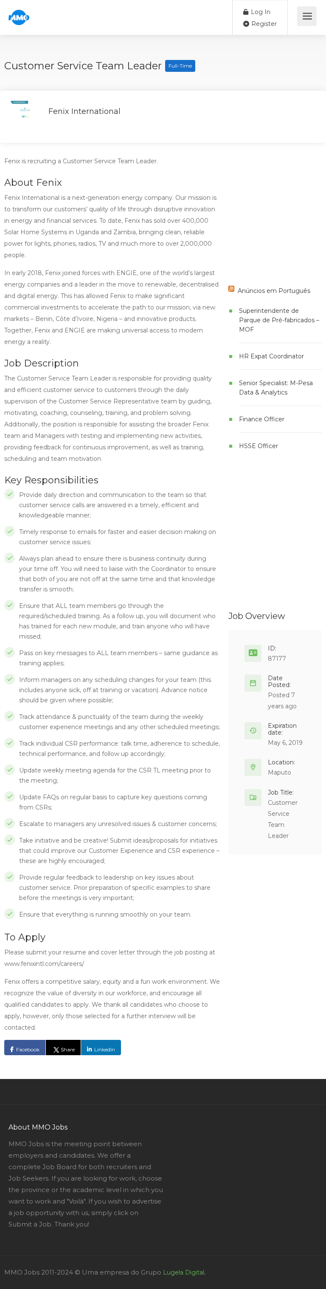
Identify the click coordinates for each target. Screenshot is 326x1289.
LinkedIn (104, 1049)
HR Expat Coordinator (271, 356)
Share (68, 1049)
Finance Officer (261, 419)
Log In (259, 12)
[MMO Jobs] (18, 13)
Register (263, 24)
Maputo (279, 772)
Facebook (27, 1049)
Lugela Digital (183, 1272)
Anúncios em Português (274, 291)
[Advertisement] (277, 221)
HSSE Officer (258, 446)
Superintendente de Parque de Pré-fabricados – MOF (279, 320)
